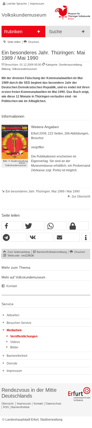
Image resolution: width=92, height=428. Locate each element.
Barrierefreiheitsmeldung (52, 251)
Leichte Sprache (17, 3)
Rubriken (13, 31)
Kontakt (38, 403)
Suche (55, 31)
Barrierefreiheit (20, 407)
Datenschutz (53, 403)
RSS (6, 407)
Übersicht (8, 403)
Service (8, 304)
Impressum (37, 3)
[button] (12, 226)
